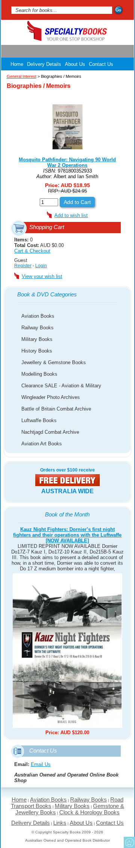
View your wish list (42, 276)
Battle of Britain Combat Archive (56, 409)
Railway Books (37, 327)
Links (59, 823)
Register (23, 265)
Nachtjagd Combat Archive (50, 432)
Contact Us (101, 64)
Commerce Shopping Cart (129, 842)
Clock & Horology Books (89, 812)
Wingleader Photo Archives (50, 397)
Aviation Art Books (41, 443)
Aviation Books (37, 316)
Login (41, 265)
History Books (36, 351)
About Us (75, 64)
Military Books (36, 339)
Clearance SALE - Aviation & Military (61, 385)
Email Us (41, 764)
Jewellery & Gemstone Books (53, 362)
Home (16, 64)
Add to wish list (71, 215)
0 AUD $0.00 (39, 245)
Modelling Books (39, 374)
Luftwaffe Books (39, 420)
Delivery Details (44, 64)
